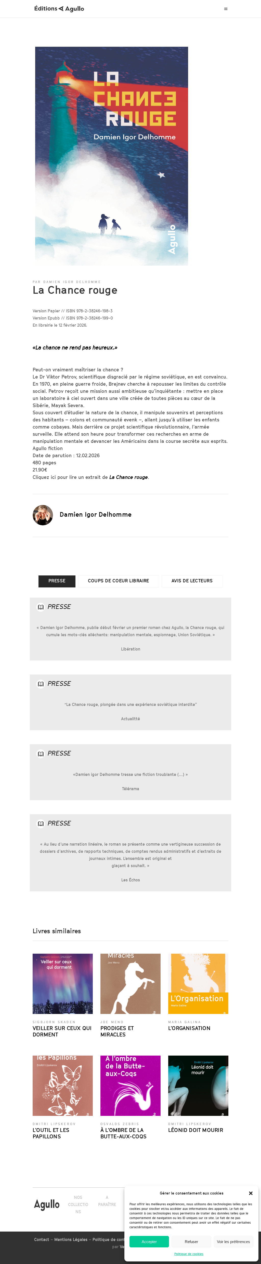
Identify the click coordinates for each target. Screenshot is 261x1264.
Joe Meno (112, 1022)
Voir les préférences (233, 1241)
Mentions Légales (70, 1239)
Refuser (191, 1241)
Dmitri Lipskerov (54, 1124)
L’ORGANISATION (189, 1028)
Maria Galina (184, 1022)
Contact (41, 1239)
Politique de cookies (188, 1254)
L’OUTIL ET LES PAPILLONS (51, 1133)
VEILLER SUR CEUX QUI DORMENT (62, 1031)
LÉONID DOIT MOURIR (195, 1130)
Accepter (149, 1241)
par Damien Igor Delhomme (67, 282)
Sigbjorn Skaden (54, 1022)
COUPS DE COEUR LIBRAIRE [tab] (118, 580)
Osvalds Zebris (119, 1124)
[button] (250, 1193)
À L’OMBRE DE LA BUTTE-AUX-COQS (123, 1133)
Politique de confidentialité (119, 1239)
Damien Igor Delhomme (96, 514)
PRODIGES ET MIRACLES (117, 1031)
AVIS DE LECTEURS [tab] (192, 580)
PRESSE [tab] (57, 580)
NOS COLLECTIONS (78, 1204)
